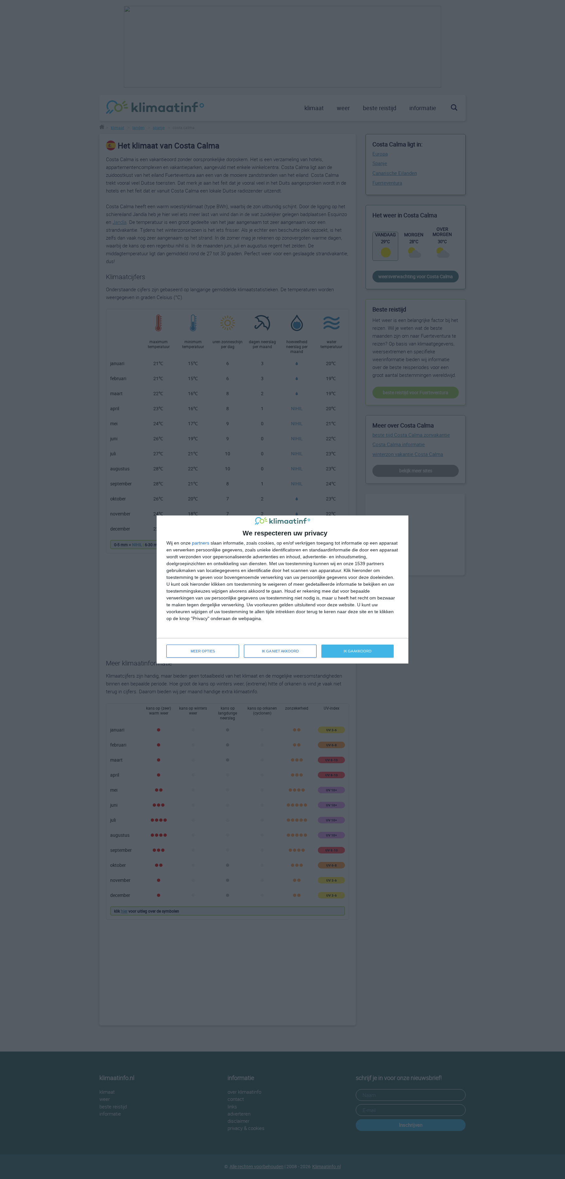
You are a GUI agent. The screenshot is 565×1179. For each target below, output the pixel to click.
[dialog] (282, 589)
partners (200, 543)
